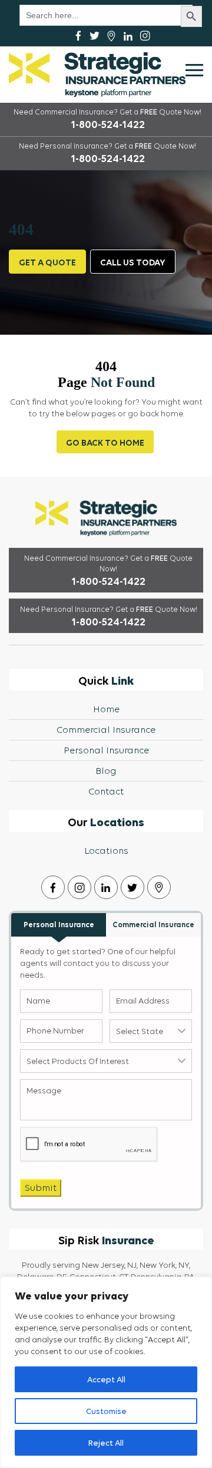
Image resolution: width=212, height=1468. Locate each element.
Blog (106, 771)
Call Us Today (132, 262)
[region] (106, 1372)
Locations (106, 851)
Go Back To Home (105, 442)
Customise (106, 1411)
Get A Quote (47, 262)
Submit (41, 1188)
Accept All (106, 1379)
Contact (106, 791)
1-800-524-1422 (108, 124)
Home (106, 709)
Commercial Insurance (106, 730)
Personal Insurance (106, 750)
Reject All (106, 1442)
